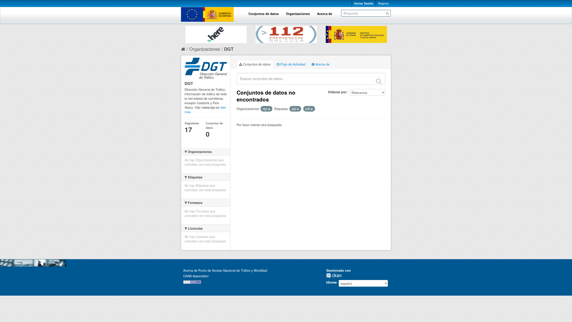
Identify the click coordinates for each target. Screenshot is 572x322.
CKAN (335, 275)
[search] (379, 81)
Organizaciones (298, 13)
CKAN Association (196, 276)
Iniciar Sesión (363, 3)
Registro (383, 3)
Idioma (331, 282)
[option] (216, 33)
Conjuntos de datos (263, 13)
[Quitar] (269, 109)
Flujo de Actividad (292, 64)
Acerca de (324, 13)
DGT (228, 49)
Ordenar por (337, 92)
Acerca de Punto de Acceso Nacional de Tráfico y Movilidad (225, 270)
